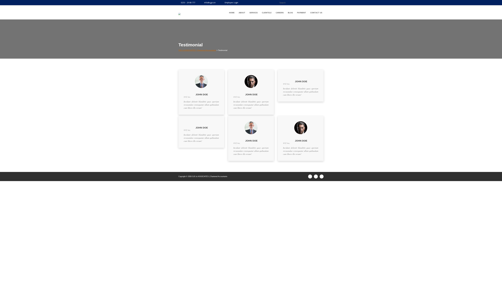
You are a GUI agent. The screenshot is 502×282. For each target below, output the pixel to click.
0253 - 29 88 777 (188, 2)
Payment (301, 12)
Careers (280, 12)
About (242, 12)
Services (253, 12)
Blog (290, 12)
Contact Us (316, 12)
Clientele (267, 12)
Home (232, 12)
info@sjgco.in (210, 2)
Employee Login (231, 2)
